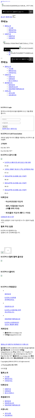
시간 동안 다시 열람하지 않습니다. (21, 60)
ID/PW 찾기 (6, 128)
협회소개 (4, 344)
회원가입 (9, 17)
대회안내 (10, 344)
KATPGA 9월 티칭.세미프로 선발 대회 (18, 162)
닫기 (31, 59)
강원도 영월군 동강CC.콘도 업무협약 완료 (19, 169)
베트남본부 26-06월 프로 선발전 (16, 176)
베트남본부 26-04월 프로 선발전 (16, 190)
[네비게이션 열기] (1, 58)
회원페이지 (18, 344)
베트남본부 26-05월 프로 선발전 (16, 183)
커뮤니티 (25, 344)
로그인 (3, 17)
